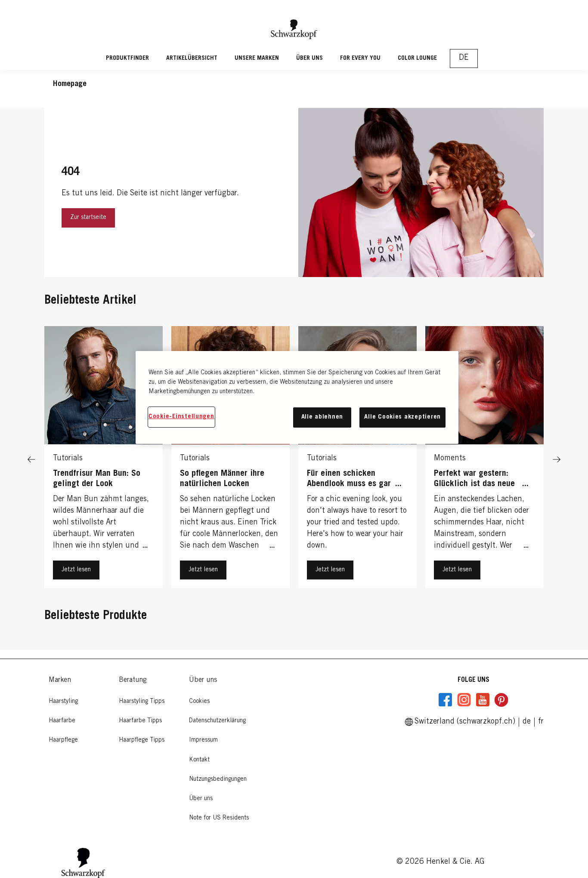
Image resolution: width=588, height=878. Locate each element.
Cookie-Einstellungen (181, 416)
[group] (294, 459)
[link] (541, 722)
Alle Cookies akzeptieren (402, 417)
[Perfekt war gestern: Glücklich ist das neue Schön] (484, 459)
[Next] (556, 459)
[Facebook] (445, 700)
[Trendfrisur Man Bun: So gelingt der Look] (103, 459)
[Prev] (31, 459)
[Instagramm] (464, 700)
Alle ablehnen (322, 417)
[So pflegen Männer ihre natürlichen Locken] (230, 459)
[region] (297, 397)
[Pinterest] (501, 700)
